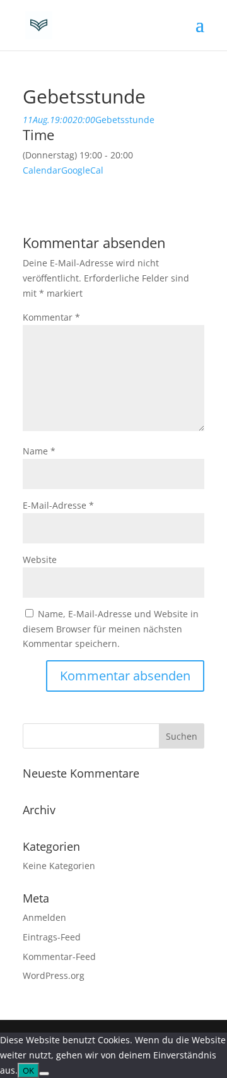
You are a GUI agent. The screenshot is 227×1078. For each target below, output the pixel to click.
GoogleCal (82, 170)
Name (39, 451)
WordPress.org (53, 975)
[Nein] (44, 1073)
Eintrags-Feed (52, 937)
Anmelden (44, 917)
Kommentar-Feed (59, 956)
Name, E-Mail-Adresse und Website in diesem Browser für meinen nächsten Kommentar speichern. (111, 629)
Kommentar (51, 317)
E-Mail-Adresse (58, 505)
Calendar (42, 170)
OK (28, 1070)
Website (40, 560)
